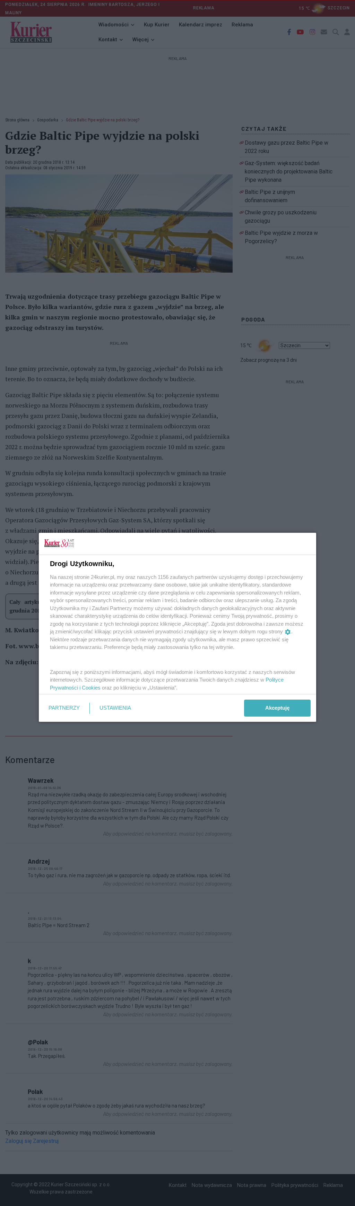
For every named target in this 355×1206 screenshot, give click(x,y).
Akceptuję (277, 708)
